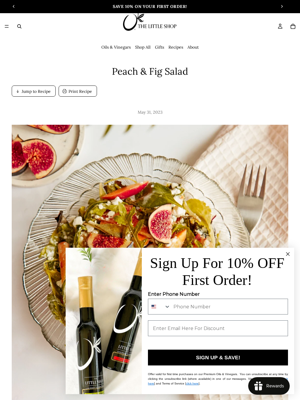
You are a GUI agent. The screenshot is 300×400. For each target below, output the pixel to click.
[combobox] (159, 306)
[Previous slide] (13, 6)
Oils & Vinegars (116, 47)
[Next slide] (281, 6)
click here (192, 383)
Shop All (143, 47)
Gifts (159, 47)
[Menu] (6, 26)
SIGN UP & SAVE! (218, 357)
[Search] (19, 26)
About (193, 47)
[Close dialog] (288, 254)
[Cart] (293, 26)
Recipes (175, 47)
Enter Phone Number (174, 294)
